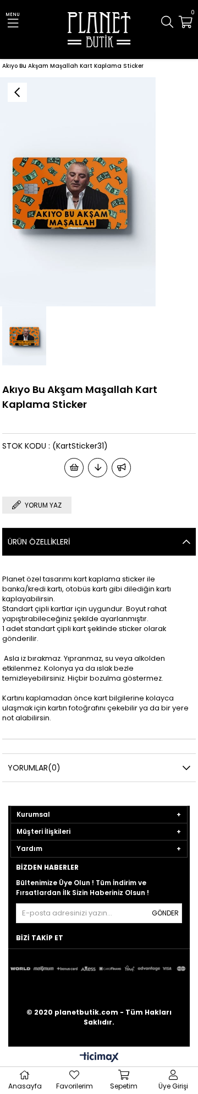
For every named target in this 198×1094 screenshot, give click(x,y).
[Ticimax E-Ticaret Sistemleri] (99, 1058)
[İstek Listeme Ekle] (74, 467)
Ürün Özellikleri (39, 541)
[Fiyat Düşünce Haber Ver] (97, 467)
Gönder (165, 913)
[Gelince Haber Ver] (121, 467)
